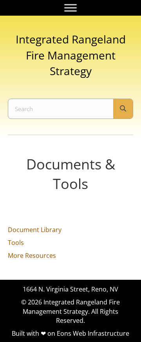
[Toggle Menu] (70, 7)
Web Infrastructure (101, 333)
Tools (16, 242)
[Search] (123, 109)
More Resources (32, 255)
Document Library (34, 229)
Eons (64, 333)
